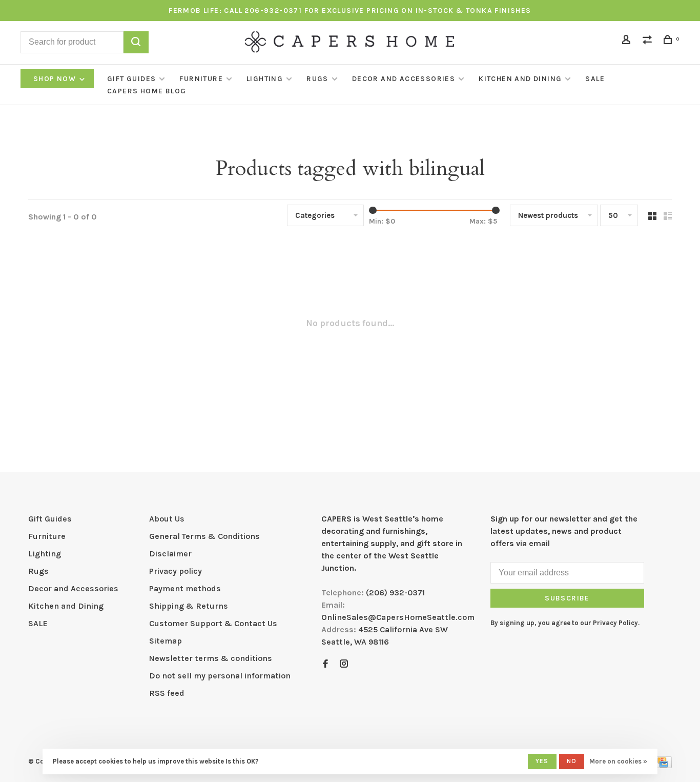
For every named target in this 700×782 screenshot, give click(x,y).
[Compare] (649, 41)
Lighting (264, 78)
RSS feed (166, 693)
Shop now (55, 78)
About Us (166, 519)
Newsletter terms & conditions (210, 658)
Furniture (201, 78)
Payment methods (185, 588)
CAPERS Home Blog (146, 91)
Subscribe (567, 598)
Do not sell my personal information (220, 675)
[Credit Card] (662, 765)
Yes (542, 761)
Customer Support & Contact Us (213, 623)
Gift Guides (131, 78)
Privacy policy (175, 571)
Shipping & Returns (188, 606)
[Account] (628, 41)
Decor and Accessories (403, 78)
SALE (595, 78)
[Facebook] (325, 664)
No (572, 761)
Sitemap (165, 641)
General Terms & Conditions (204, 536)
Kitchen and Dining (520, 78)
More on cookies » (618, 761)
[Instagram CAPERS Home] (344, 664)
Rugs (317, 78)
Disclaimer (170, 553)
